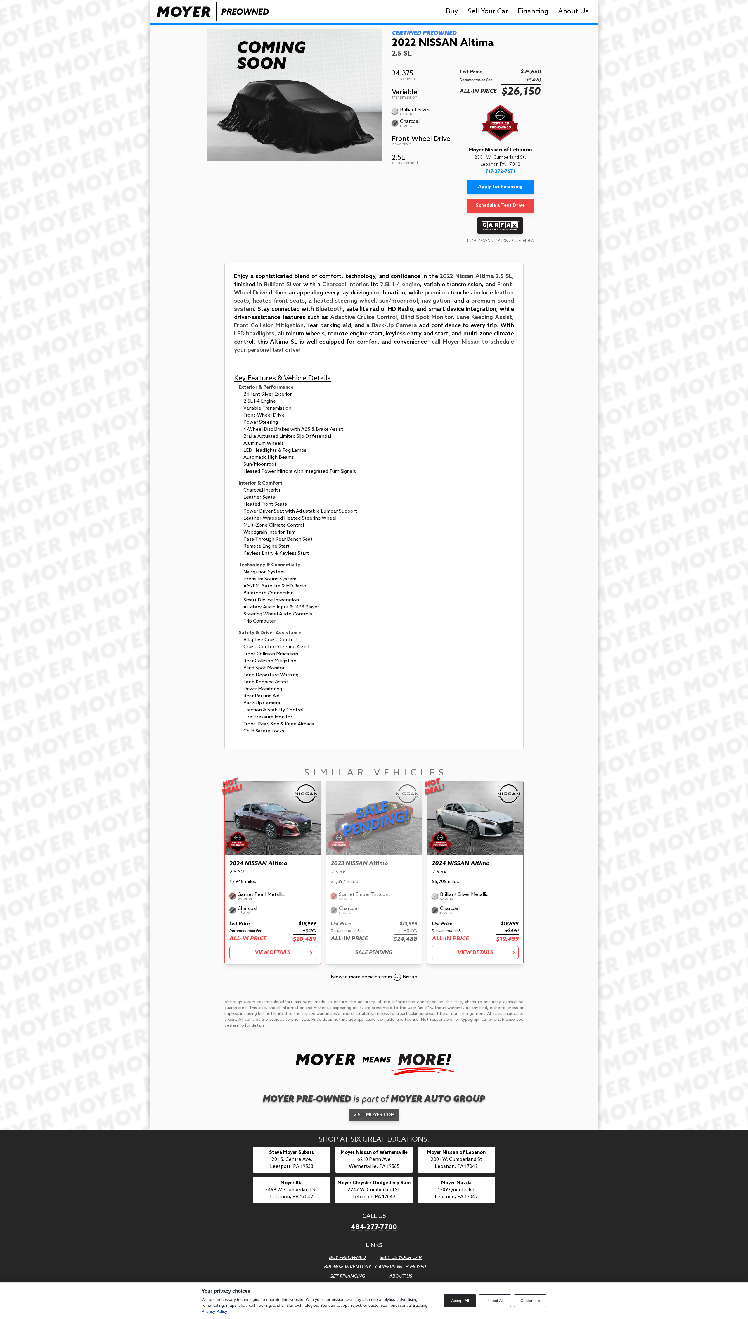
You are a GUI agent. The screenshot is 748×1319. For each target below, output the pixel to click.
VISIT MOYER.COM (374, 1115)
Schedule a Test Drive (500, 205)
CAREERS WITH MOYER (400, 1267)
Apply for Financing (500, 186)
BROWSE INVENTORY (347, 1267)
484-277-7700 (374, 1227)
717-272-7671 (500, 171)
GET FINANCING (347, 1276)
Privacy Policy (214, 1311)
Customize (530, 1300)
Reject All (494, 1300)
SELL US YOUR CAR (401, 1258)
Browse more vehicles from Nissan (374, 977)
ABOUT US (400, 1276)
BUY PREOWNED (347, 1258)
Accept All (460, 1300)
